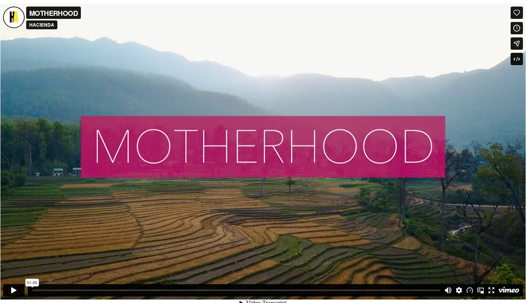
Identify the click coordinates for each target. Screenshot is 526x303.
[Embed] (517, 59)
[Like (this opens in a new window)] (517, 13)
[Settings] (459, 290)
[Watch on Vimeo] (509, 290)
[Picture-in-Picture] (480, 290)
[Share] (517, 43)
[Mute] (448, 290)
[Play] (14, 290)
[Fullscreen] (491, 290)
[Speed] (469, 290)
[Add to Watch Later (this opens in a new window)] (517, 28)
